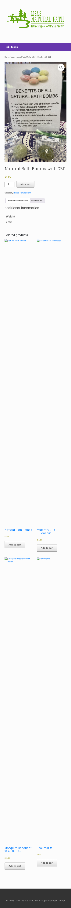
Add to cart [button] (15, 544)
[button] (61, 67)
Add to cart (25, 184)
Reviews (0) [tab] (36, 200)
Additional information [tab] (18, 200)
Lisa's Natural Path (18, 57)
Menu (14, 46)
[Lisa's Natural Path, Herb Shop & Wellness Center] (35, 19)
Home (7, 57)
